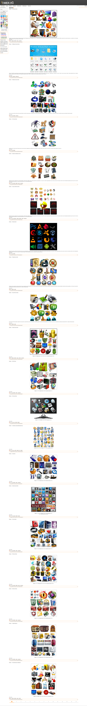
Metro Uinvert (14, 221)
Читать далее (10, 39)
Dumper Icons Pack (15, 485)
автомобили (14, 218)
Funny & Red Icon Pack (15, 186)
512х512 (20, 698)
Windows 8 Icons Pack (15, 79)
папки (14, 422)
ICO (10, 115)
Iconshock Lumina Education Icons (17, 425)
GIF (19, 450)
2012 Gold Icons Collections (16, 662)
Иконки (10, 79)
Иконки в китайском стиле (16, 153)
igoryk (11, 77)
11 (57, 701)
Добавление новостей (4, 37)
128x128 (13, 40)
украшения (20, 40)
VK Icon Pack (14, 519)
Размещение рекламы (4, 36)
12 (62, 701)
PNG (10, 40)
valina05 (11, 451)
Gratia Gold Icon (14, 623)
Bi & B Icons (14, 361)
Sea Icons (13, 453)
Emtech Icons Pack (15, 327)
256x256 (15, 40)
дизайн (17, 40)
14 (71, 701)
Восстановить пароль (3, 12)
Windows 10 (17, 76)
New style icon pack (15, 292)
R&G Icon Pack (14, 588)
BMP (15, 450)
